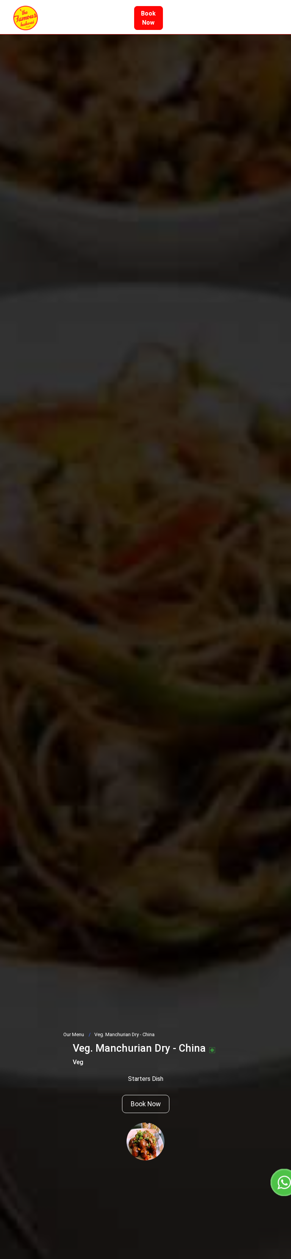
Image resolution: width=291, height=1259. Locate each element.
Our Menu (73, 1034)
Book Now (146, 1104)
